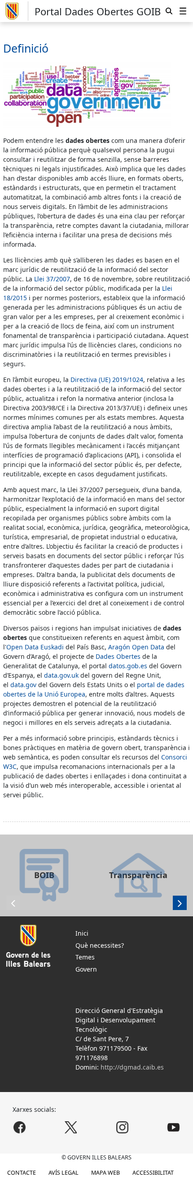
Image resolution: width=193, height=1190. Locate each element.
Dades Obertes (118, 656)
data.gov (23, 684)
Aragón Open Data (136, 647)
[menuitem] (183, 11)
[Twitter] (71, 1127)
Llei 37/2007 (52, 279)
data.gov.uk (61, 675)
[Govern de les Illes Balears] (15, 11)
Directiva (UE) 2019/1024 (106, 379)
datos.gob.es (129, 666)
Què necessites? (99, 945)
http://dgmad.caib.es (132, 1067)
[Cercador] (169, 11)
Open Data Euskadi (35, 647)
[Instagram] (122, 1127)
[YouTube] (173, 1127)
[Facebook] (19, 1127)
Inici (81, 933)
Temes (85, 957)
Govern (86, 969)
